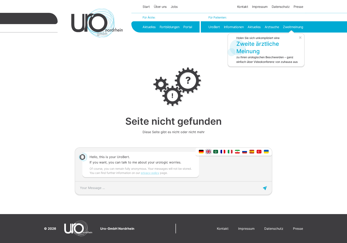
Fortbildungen (170, 27)
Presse (298, 7)
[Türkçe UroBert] (259, 151)
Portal (187, 27)
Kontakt (242, 7)
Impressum (260, 7)
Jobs (174, 7)
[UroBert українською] (266, 151)
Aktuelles (149, 27)
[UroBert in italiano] (230, 151)
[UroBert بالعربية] (215, 151)
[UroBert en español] (251, 151)
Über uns (160, 7)
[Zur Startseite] (97, 22)
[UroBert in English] (208, 151)
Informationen (234, 27)
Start (146, 7)
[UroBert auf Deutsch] (201, 151)
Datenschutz (281, 7)
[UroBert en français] (222, 151)
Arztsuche (272, 27)
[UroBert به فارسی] (237, 151)
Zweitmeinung (293, 27)
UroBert (214, 27)
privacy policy (150, 173)
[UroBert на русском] (244, 151)
